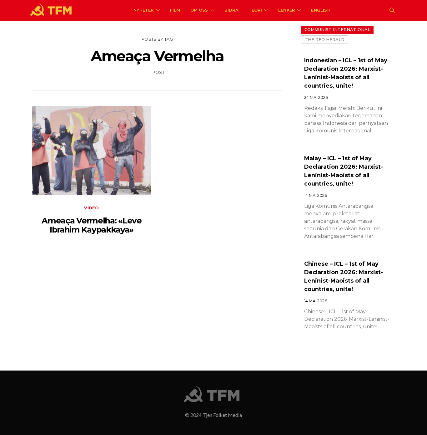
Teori (255, 10)
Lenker (286, 10)
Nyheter (143, 10)
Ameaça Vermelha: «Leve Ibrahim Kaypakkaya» (91, 225)
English (320, 10)
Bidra (231, 10)
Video (91, 207)
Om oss (199, 10)
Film (175, 10)
